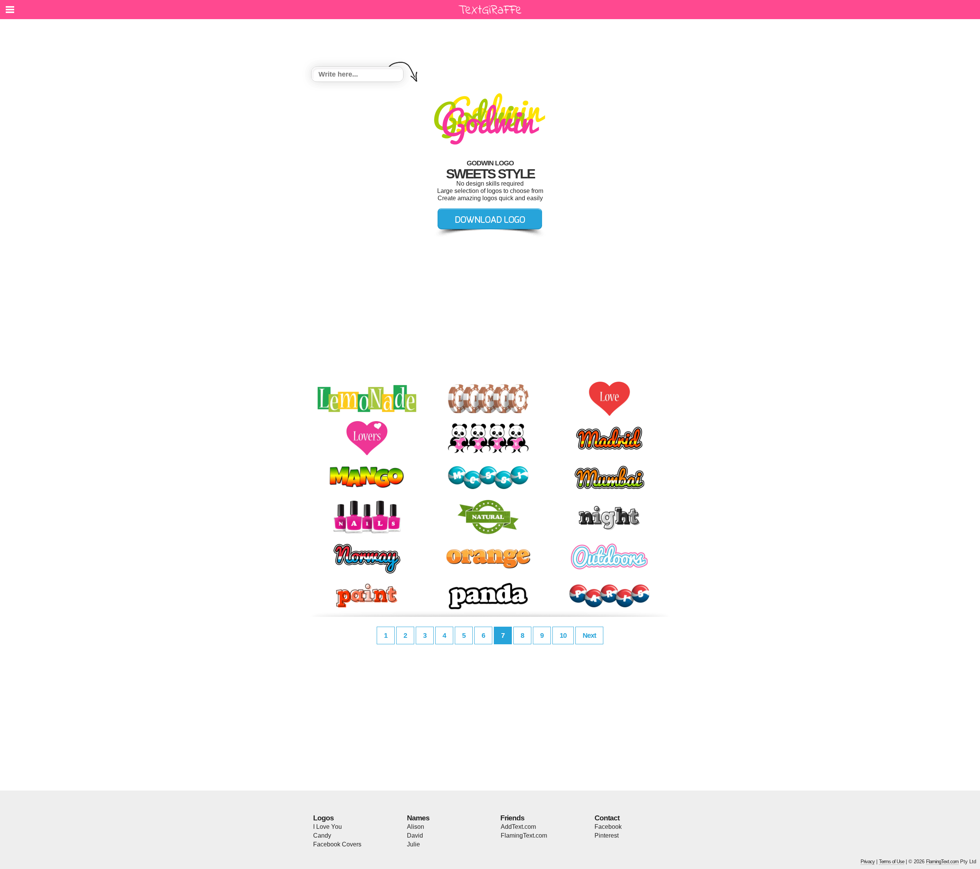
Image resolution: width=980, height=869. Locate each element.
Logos (323, 818)
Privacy (868, 861)
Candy (322, 835)
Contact (607, 818)
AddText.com (518, 826)
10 (563, 635)
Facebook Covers (337, 844)
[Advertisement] (492, 38)
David (415, 835)
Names (418, 818)
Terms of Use (891, 861)
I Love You (327, 826)
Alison (415, 826)
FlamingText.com (524, 835)
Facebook (608, 826)
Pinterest (607, 835)
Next (589, 635)
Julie (413, 844)
